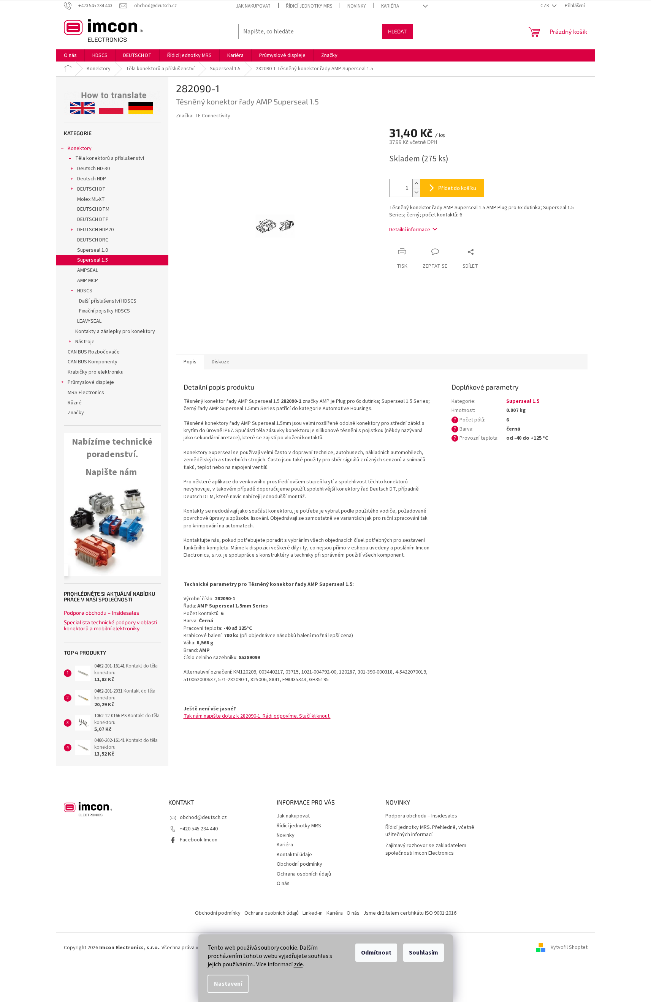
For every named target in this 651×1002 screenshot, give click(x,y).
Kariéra (390, 6)
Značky (76, 413)
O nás (283, 883)
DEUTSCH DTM (93, 209)
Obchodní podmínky (299, 864)
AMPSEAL (87, 270)
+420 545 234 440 (199, 829)
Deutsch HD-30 (93, 168)
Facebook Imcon (198, 840)
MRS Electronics (86, 392)
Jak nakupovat (253, 6)
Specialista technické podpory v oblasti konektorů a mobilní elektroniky (110, 625)
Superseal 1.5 (92, 260)
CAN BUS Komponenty (92, 362)
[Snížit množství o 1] (416, 192)
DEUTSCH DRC (92, 240)
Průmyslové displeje (91, 382)
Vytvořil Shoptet (569, 948)
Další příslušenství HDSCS (107, 301)
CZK (545, 5)
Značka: (203, 116)
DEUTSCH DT (91, 189)
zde (298, 964)
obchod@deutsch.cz (203, 817)
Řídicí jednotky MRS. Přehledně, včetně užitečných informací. (429, 831)
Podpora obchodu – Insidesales (101, 612)
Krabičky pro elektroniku (96, 372)
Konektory (80, 148)
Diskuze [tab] (221, 362)
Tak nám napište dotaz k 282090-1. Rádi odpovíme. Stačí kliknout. (257, 716)
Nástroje (85, 342)
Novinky (356, 6)
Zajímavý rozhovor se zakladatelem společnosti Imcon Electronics (425, 849)
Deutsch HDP (91, 179)
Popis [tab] (190, 362)
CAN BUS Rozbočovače (94, 352)
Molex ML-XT (91, 199)
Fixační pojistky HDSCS (104, 311)
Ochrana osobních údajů (304, 874)
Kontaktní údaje (294, 854)
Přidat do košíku (457, 188)
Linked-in (313, 913)
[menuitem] (70, 55)
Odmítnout (376, 952)
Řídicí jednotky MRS (309, 6)
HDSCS (84, 291)
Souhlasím (423, 952)
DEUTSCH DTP (93, 219)
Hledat (397, 31)
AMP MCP (87, 280)
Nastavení (228, 984)
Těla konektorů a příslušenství (109, 158)
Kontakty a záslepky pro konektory (115, 331)
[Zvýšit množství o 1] (416, 183)
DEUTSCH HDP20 (95, 230)
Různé (75, 403)
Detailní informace (409, 230)
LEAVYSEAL (89, 321)
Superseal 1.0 (92, 250)
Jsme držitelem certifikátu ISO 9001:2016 (409, 913)
